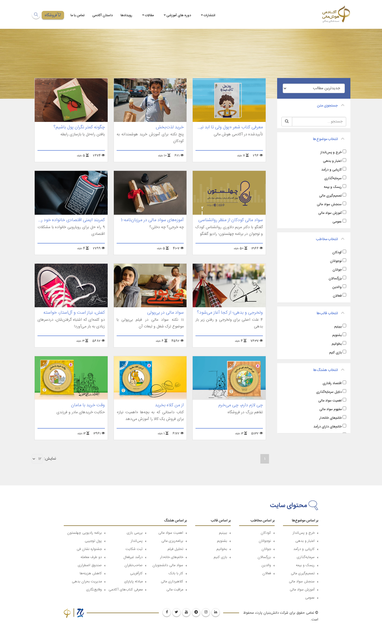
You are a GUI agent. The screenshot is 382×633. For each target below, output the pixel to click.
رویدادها (126, 15)
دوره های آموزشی (178, 15)
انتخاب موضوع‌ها (325, 139)
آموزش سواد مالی (330, 213)
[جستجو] (36, 14)
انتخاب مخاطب (327, 239)
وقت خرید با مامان (88, 405)
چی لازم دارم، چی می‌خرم (240, 405)
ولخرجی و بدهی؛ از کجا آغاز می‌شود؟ (230, 312)
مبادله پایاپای (133, 582)
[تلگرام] (196, 612)
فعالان (337, 296)
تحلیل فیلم (175, 549)
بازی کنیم (335, 352)
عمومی (337, 222)
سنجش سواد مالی (329, 204)
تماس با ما (77, 15)
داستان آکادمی (102, 15)
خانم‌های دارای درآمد (327, 426)
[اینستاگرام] (206, 612)
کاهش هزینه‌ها (91, 574)
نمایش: (50, 459)
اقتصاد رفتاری (332, 383)
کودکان (337, 252)
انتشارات (209, 15)
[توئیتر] (176, 612)
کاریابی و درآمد (331, 170)
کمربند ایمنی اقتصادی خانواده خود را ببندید (66, 220)
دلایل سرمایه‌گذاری (329, 392)
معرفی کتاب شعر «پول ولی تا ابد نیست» (226, 127)
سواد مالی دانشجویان (167, 565)
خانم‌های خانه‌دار (330, 418)
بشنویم (337, 335)
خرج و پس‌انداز (331, 152)
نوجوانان (336, 261)
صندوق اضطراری (90, 565)
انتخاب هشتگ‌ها (325, 370)
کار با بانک (176, 574)
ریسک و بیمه (333, 187)
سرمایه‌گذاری (333, 178)
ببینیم (338, 326)
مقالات (149, 15)
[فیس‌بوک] (166, 612)
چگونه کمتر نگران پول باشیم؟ (79, 127)
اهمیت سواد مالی (330, 400)
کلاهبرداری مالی (172, 582)
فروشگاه (51, 15)
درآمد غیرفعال (133, 557)
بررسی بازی (135, 533)
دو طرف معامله (91, 557)
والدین (337, 287)
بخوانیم (337, 344)
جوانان (337, 270)
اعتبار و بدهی (332, 161)
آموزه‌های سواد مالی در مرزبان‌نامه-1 (152, 220)
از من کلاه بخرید (169, 405)
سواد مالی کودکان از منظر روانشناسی (230, 220)
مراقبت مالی (174, 590)
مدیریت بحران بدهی (87, 582)
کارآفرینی (136, 574)
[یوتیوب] (186, 612)
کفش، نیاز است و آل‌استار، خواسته (74, 312)
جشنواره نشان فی (89, 549)
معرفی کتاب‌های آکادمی (126, 590)
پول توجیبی (93, 541)
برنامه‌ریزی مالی (172, 541)
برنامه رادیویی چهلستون (84, 533)
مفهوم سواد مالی (330, 409)
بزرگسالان (335, 278)
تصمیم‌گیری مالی (330, 196)
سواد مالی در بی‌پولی (165, 312)
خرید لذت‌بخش (170, 127)
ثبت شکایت (134, 549)
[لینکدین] (215, 612)
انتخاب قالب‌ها (327, 313)
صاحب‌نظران (133, 565)
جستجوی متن (327, 106)
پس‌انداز (137, 541)
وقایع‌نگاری (94, 590)
